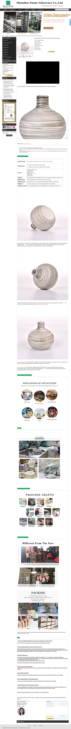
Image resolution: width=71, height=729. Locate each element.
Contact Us (40, 9)
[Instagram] (12, 127)
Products (20, 9)
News (27, 9)
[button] (69, 23)
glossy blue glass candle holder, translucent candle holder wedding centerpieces (8, 88)
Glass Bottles (5, 49)
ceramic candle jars (6, 59)
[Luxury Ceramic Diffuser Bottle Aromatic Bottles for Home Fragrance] (25, 45)
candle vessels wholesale (45, 697)
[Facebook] (6, 127)
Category (7, 35)
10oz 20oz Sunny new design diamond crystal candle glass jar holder (7, 95)
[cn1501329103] (22, 706)
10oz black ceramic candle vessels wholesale (8, 92)
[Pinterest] (14, 127)
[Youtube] (8, 127)
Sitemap (28, 727)
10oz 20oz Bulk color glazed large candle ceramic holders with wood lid (8, 84)
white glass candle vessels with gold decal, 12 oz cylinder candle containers (8, 81)
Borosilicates (5, 54)
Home (5, 9)
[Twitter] (3, 127)
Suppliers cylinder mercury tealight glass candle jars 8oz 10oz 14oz (8, 98)
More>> (14, 77)
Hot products (5, 40)
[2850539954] (19, 706)
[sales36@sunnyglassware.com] (20, 706)
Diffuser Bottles (13, 35)
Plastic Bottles (5, 52)
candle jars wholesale (23, 697)
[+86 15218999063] (23, 706)
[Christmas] (35, 23)
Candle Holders (5, 45)
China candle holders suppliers (56, 697)
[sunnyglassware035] (17, 706)
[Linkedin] (10, 127)
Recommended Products (7, 42)
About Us (12, 9)
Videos (33, 9)
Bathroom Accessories (7, 57)
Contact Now (9, 75)
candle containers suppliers (33, 697)
